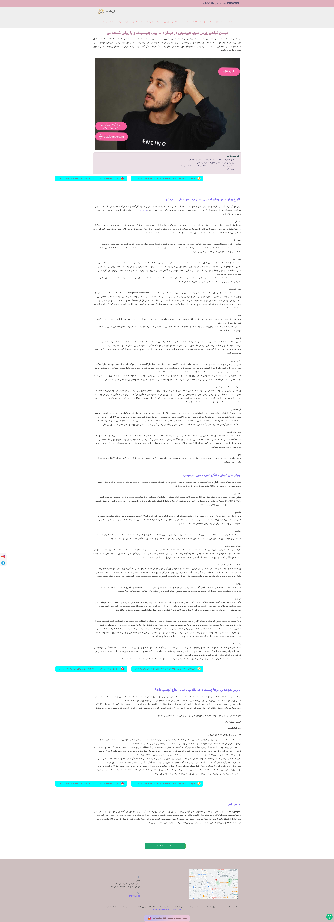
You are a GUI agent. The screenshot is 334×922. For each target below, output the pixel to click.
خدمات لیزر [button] (137, 21)
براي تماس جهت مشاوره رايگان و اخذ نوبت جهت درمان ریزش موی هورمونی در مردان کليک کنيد (164, 178)
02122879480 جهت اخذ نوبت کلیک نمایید (220, 3)
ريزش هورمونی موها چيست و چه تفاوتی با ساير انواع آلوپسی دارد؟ (206, 165)
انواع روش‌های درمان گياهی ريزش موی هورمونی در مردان (210, 159)
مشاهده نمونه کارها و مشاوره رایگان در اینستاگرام (170, 918)
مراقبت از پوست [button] (153, 21)
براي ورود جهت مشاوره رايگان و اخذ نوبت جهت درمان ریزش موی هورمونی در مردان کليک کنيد (88, 178)
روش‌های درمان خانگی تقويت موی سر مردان (215, 162)
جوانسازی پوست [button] (217, 21)
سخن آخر (230, 169)
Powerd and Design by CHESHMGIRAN (167, 909)
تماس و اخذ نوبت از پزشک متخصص (165, 845)
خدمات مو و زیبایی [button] (172, 21)
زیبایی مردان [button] (122, 21)
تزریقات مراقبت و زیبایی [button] (195, 21)
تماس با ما (108, 21)
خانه (230, 21)
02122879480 (134, 896)
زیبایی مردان (141, 210)
